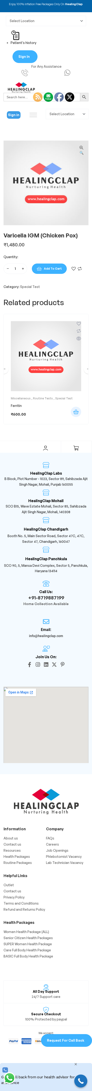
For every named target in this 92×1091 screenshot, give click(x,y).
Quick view (78, 338)
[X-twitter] (54, 664)
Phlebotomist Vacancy (64, 857)
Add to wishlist (73, 269)
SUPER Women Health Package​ (28, 944)
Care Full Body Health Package (27, 950)
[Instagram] (37, 664)
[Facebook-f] (29, 664)
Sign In (24, 57)
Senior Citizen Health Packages (28, 938)
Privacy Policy (14, 897)
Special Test (30, 287)
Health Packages (17, 857)
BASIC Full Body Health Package (28, 956)
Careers (52, 844)
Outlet (9, 885)
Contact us (12, 844)
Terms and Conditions (21, 903)
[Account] (45, 448)
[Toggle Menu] (33, 115)
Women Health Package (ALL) (26, 932)
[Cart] (76, 448)
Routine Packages (18, 863)
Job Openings (57, 850)
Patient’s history (23, 43)
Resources (12, 850)
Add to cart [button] (76, 412)
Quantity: (11, 257)
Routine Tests (43, 398)
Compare (80, 269)
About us (11, 838)
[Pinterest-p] (62, 664)
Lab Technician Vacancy (64, 863)
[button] (81, 150)
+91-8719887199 (46, 598)
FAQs (50, 838)
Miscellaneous (21, 398)
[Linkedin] (46, 664)
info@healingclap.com (46, 636)
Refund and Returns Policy (24, 909)
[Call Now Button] (80, 1081)
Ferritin (16, 406)
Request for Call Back (65, 1040)
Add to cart (53, 268)
